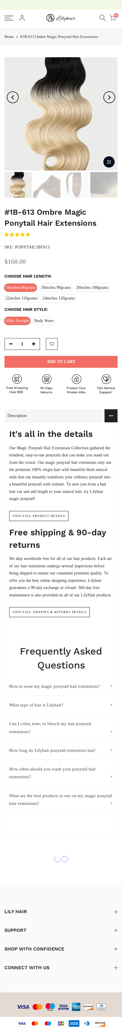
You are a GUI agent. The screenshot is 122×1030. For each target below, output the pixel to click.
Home (9, 36)
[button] (17, 235)
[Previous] (13, 97)
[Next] (109, 97)
